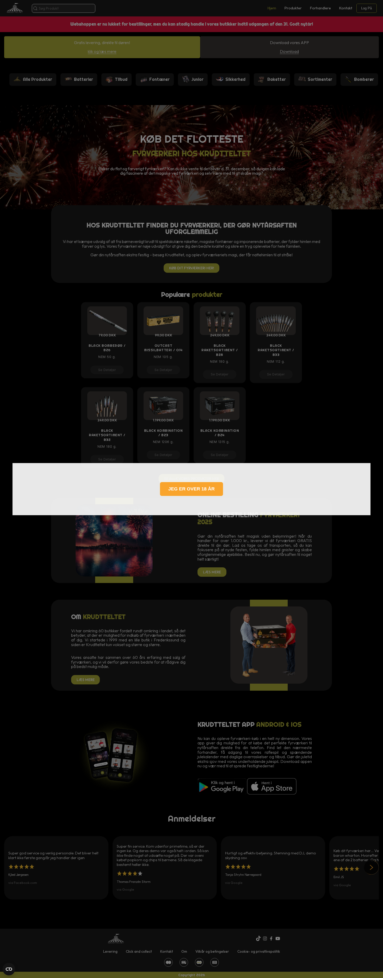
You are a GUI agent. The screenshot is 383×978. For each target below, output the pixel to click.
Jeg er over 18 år (191, 488)
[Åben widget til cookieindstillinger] (9, 969)
